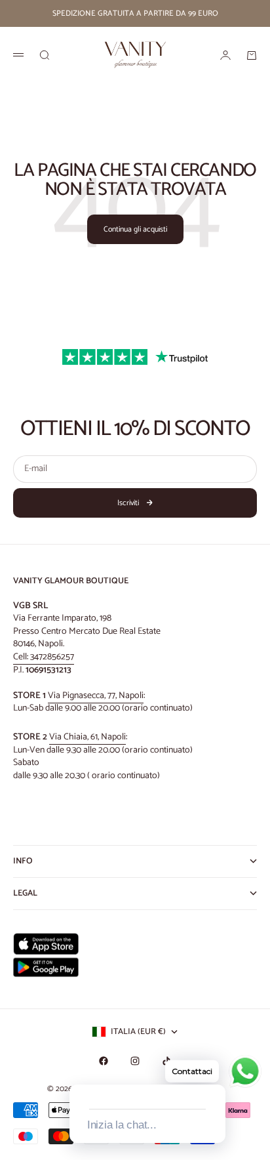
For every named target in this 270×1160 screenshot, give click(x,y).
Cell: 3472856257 (43, 657)
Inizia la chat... (122, 1125)
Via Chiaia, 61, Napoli (87, 737)
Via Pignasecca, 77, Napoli (96, 695)
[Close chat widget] (214, 1069)
